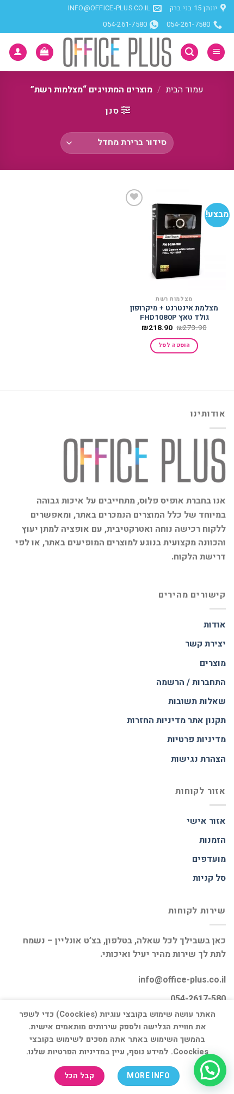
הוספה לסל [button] (174, 345)
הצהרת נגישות (198, 759)
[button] (210, 1070)
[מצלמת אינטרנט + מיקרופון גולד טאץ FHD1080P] (174, 238)
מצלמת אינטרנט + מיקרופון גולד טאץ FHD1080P (174, 313)
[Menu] (216, 52)
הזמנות (212, 840)
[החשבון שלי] (18, 52)
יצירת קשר (205, 643)
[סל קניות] (44, 52)
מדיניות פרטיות (196, 739)
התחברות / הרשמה (191, 682)
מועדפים (209, 859)
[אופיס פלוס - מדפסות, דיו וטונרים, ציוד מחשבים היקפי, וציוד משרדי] (117, 52)
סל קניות (209, 878)
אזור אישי (206, 821)
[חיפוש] (189, 52)
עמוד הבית (185, 89)
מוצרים (213, 663)
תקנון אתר (207, 720)
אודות (215, 624)
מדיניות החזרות (156, 720)
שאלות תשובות (197, 701)
